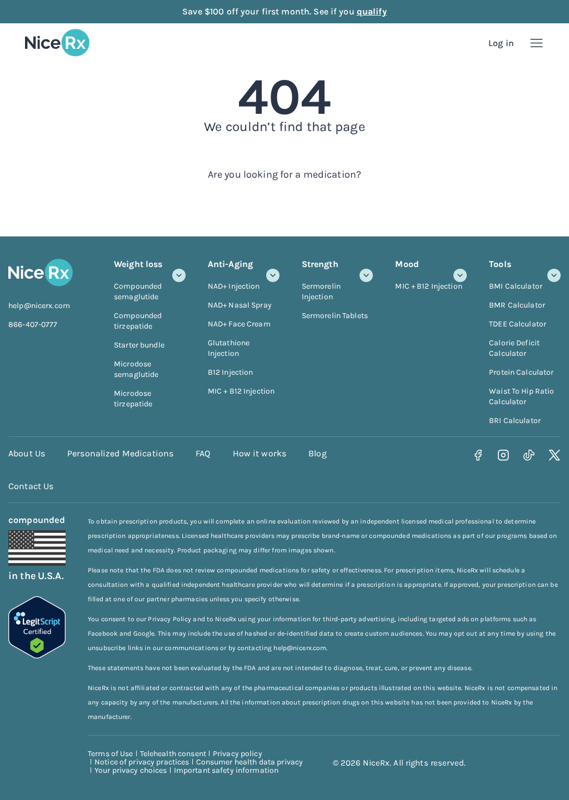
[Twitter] (555, 455)
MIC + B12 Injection (241, 391)
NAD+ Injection (234, 286)
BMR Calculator (517, 305)
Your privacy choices (130, 770)
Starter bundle (139, 345)
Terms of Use (110, 753)
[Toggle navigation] (536, 43)
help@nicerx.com (39, 305)
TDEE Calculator (517, 324)
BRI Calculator (515, 420)
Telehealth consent (173, 753)
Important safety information (226, 770)
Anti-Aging (230, 264)
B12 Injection (230, 372)
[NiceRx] (57, 43)
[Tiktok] (529, 455)
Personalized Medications (120, 453)
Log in (501, 43)
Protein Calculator (521, 372)
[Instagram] (504, 455)
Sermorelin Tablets (335, 315)
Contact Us (30, 486)
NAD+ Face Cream (239, 324)
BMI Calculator (515, 286)
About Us (26, 453)
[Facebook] (478, 455)
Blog (317, 453)
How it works (260, 453)
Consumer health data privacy (249, 762)
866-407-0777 (33, 324)
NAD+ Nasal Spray (240, 305)
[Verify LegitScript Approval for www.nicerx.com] (37, 655)
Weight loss (138, 264)
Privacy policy (237, 753)
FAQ (203, 453)
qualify (372, 11)
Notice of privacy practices (141, 762)
